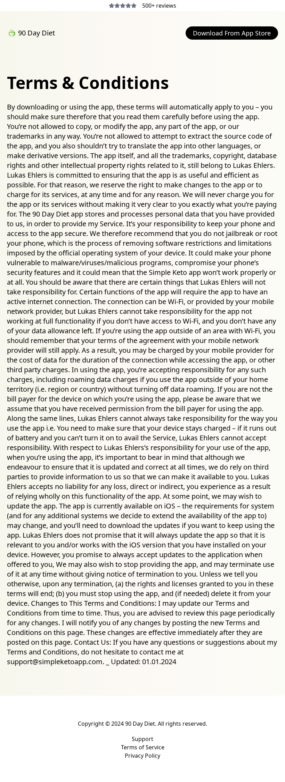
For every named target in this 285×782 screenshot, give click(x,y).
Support (142, 739)
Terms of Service (142, 747)
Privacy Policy (142, 755)
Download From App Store (232, 33)
